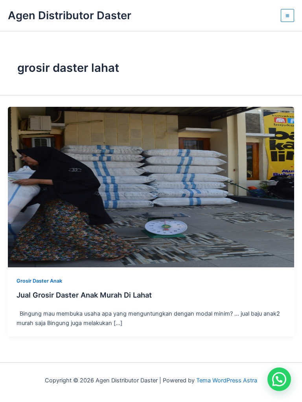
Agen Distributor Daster (69, 15)
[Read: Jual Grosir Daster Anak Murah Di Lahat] (151, 186)
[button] (279, 379)
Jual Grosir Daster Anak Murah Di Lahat (84, 295)
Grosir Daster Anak (39, 281)
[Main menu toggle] (287, 15)
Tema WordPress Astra (226, 380)
